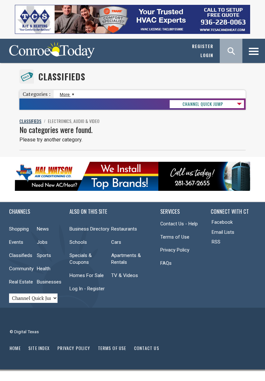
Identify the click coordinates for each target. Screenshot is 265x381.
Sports (44, 255)
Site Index (39, 348)
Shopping (19, 229)
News (43, 229)
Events (16, 242)
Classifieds (61, 76)
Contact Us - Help (179, 224)
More (65, 94)
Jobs (42, 242)
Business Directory (89, 229)
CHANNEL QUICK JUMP (203, 104)
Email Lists (223, 232)
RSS (216, 242)
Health (43, 269)
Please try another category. (50, 140)
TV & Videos (124, 275)
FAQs (166, 263)
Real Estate (21, 282)
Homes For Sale (86, 275)
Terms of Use (174, 237)
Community (21, 269)
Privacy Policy (174, 250)
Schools (78, 242)
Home (15, 348)
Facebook (222, 222)
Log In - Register (87, 289)
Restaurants (124, 229)
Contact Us (146, 348)
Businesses (49, 282)
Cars (116, 242)
